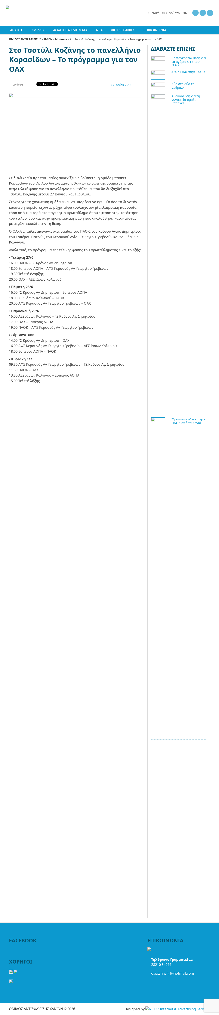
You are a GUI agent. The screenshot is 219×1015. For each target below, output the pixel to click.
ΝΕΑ (99, 30)
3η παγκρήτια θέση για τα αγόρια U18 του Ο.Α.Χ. (189, 61)
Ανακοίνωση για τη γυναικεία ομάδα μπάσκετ (186, 99)
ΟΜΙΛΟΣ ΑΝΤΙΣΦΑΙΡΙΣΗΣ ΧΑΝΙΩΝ (30, 39)
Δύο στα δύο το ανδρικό (183, 85)
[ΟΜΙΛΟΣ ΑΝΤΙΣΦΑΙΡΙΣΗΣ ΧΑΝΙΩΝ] (34, 7)
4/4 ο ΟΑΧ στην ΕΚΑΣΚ (188, 72)
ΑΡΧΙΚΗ (16, 30)
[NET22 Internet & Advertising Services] (177, 1009)
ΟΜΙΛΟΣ (37, 30)
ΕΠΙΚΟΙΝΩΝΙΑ (155, 30)
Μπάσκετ (61, 39)
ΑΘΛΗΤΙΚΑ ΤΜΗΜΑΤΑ (70, 30)
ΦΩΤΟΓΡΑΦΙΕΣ (123, 30)
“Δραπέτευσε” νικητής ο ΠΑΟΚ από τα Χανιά (189, 421)
